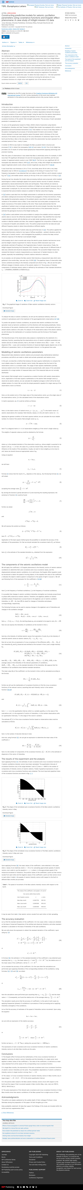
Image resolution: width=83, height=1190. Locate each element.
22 (9, 175)
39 (8, 690)
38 (40, 579)
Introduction (68, 48)
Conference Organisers (36, 1177)
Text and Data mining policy (37, 1164)
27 (55, 319)
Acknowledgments (70, 68)
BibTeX (20, 83)
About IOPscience (7, 1162)
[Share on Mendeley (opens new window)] (76, 20)
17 (35, 160)
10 (30, 147)
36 (58, 319)
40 (10, 690)
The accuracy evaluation (71, 63)
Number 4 (22, 29)
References (29, 42)
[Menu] (3, 2)
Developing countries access (10, 1167)
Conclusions (68, 65)
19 (53, 165)
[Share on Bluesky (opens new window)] (78, 20)
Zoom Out (29, 300)
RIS (26, 83)
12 (32, 147)
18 (51, 165)
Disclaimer (32, 1159)
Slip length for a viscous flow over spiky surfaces (15, 1128)
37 (38, 579)
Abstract (67, 46)
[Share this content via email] (65, 20)
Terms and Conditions (35, 1157)
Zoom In (20, 300)
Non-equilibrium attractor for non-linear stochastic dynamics (18, 1133)
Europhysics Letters (7, 29)
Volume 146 (16, 29)
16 (33, 160)
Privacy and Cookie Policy (37, 1162)
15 (44, 147)
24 (4, 214)
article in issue (12, 88)
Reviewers (32, 1175)
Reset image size (41, 300)
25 (44, 230)
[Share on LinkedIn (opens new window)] (68, 20)
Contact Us (5, 1164)
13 (42, 147)
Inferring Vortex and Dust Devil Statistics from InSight (17, 1135)
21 (25, 171)
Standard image (10, 311)
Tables (20, 42)
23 (4, 194)
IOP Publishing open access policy (12, 1169)
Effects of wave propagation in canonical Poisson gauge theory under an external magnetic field (28, 1125)
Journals (4, 1154)
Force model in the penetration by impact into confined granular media (21, 1130)
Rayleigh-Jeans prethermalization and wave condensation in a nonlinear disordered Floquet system (29, 1138)
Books (3, 1157)
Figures (12, 42)
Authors (4, 42)
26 (35, 260)
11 (29, 162)
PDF (7, 37)
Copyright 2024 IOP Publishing (38, 1154)
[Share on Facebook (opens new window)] (70, 20)
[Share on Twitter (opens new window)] (73, 20)
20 (24, 171)
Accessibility (5, 1172)
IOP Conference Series (8, 1159)
